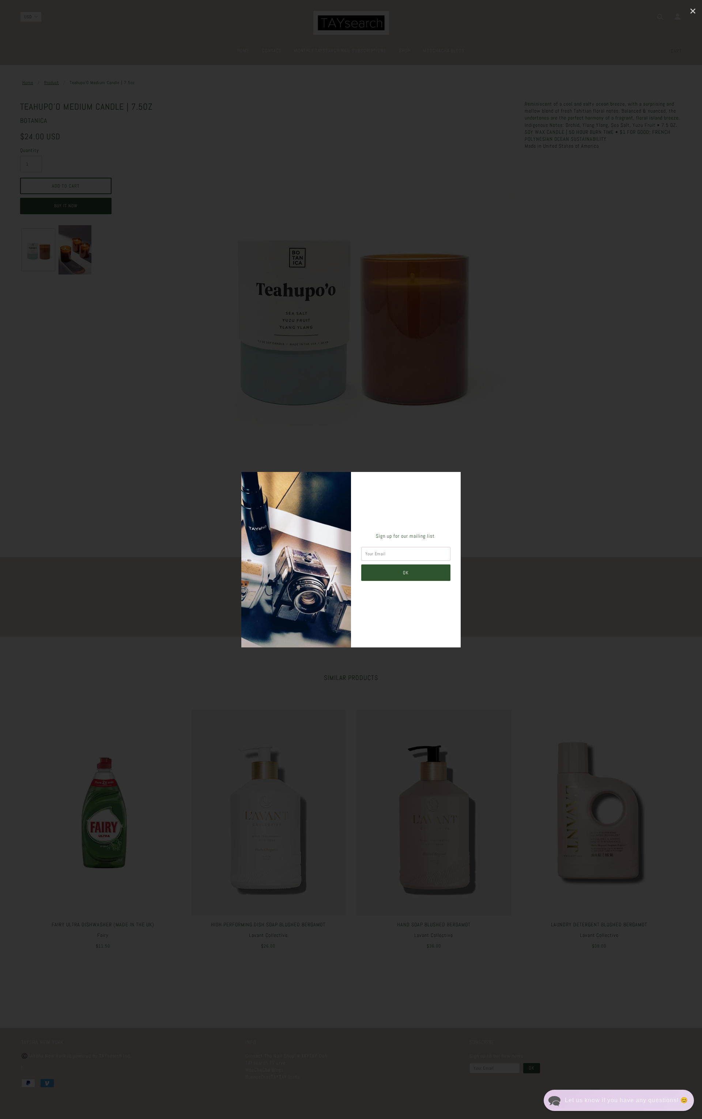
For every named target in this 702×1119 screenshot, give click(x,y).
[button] (619, 1100)
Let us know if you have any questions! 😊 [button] (626, 1100)
